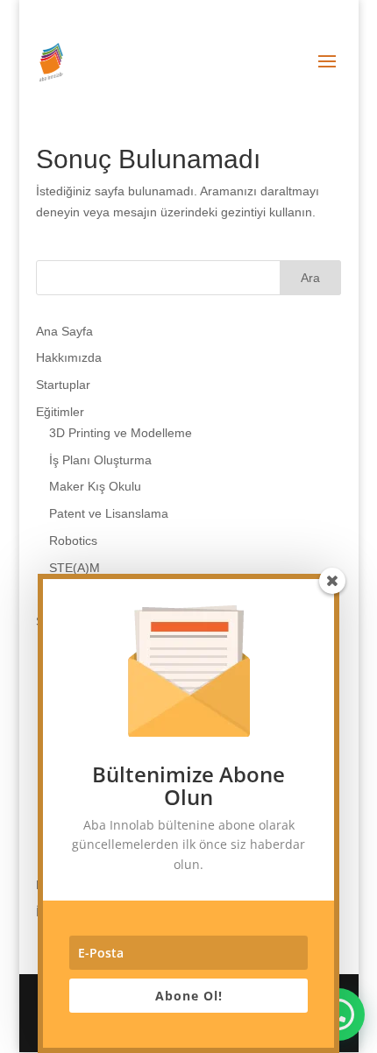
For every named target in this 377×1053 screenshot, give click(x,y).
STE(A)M (74, 568)
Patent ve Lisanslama (108, 513)
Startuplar (63, 385)
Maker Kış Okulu (95, 486)
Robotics (73, 541)
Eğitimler (60, 412)
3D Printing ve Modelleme (120, 433)
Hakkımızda (69, 357)
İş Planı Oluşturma (100, 460)
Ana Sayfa (64, 331)
